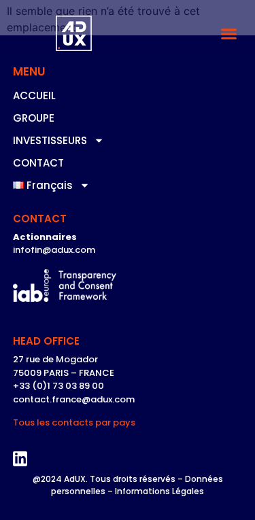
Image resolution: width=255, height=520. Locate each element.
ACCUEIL (34, 95)
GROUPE (33, 118)
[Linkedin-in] (20, 458)
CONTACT (38, 163)
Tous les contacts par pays (74, 422)
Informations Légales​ (159, 491)
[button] (229, 34)
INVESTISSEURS (50, 140)
